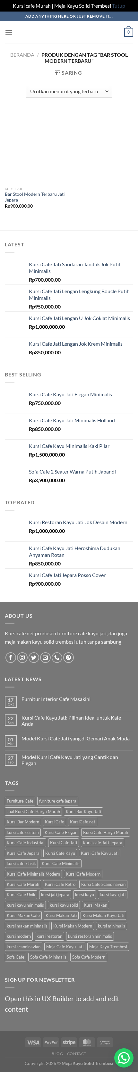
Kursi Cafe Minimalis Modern (33, 874)
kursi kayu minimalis (25, 905)
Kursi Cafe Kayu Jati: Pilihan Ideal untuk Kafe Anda (71, 720)
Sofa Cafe (15, 957)
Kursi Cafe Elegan (61, 832)
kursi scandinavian (23, 946)
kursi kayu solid (64, 905)
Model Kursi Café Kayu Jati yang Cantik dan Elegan (70, 760)
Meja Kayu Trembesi (108, 946)
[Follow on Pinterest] (68, 657)
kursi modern (19, 936)
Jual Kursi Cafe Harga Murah (33, 811)
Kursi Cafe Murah (23, 884)
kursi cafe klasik (21, 863)
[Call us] (57, 657)
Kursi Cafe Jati (63, 842)
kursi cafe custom (23, 832)
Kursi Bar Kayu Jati (83, 811)
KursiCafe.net (82, 821)
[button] (124, 1058)
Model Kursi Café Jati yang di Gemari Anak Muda (76, 738)
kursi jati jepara (55, 894)
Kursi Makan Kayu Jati (103, 915)
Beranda (22, 55)
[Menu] (9, 32)
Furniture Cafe (20, 801)
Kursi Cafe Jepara (23, 853)
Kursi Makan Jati (61, 915)
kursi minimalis (111, 925)
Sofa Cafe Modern (88, 957)
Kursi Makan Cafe (23, 915)
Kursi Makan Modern (72, 925)
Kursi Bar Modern (23, 821)
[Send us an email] (45, 657)
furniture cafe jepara (57, 801)
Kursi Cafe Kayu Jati (99, 853)
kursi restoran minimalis (90, 936)
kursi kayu (84, 894)
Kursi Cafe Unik (21, 894)
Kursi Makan (95, 905)
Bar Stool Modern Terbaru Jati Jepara (35, 197)
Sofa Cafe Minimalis (48, 957)
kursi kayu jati (112, 894)
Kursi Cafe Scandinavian (103, 884)
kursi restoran (49, 936)
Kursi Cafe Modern (83, 874)
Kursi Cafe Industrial (25, 842)
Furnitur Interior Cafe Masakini (56, 699)
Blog (57, 1053)
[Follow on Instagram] (22, 657)
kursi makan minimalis (27, 925)
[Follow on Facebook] (10, 657)
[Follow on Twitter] (34, 657)
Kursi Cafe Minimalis (61, 863)
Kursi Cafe (54, 821)
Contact (76, 1053)
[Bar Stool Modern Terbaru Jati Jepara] (35, 147)
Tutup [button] (118, 6)
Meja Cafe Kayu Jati (64, 946)
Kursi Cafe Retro (60, 884)
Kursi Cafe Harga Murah (105, 832)
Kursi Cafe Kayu (60, 853)
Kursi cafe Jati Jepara (102, 842)
